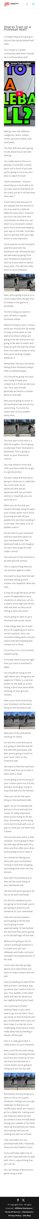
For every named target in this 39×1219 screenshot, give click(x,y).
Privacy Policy (14, 1215)
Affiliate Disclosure (23, 1208)
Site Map (27, 1215)
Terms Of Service (12, 1212)
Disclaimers (27, 1212)
